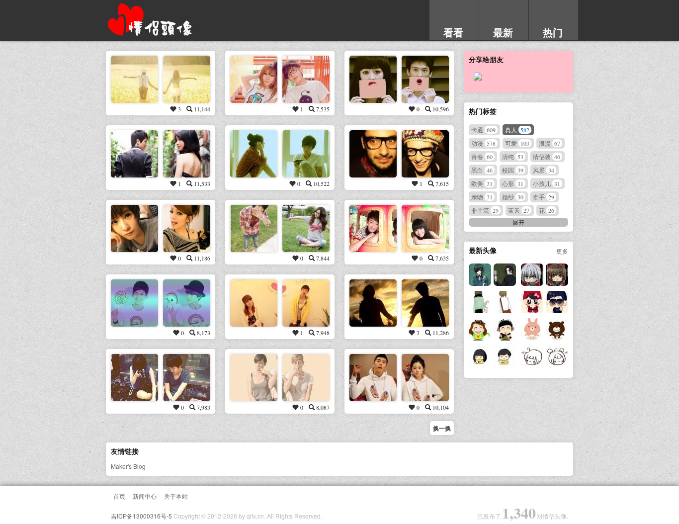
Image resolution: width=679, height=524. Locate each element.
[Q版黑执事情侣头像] (532, 274)
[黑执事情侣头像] (480, 274)
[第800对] (253, 153)
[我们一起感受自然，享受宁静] (373, 303)
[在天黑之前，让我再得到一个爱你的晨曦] (253, 228)
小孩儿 (546, 183)
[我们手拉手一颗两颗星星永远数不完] (134, 79)
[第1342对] (532, 329)
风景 (543, 170)
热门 (553, 32)
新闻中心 (145, 496)
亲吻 (482, 196)
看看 (453, 32)
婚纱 (512, 196)
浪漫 (549, 143)
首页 (119, 496)
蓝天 (518, 210)
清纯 (512, 156)
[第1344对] (532, 302)
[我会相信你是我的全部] (373, 79)
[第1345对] (480, 302)
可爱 (517, 143)
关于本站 (176, 496)
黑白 (482, 170)
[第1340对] (532, 357)
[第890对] (134, 303)
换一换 (442, 428)
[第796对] (253, 79)
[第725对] (373, 377)
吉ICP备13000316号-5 (141, 516)
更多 (562, 251)
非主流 (485, 210)
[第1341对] (480, 357)
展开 (518, 222)
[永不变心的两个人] (134, 377)
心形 (512, 183)
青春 (482, 156)
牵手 (543, 196)
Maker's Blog (128, 466)
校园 (512, 170)
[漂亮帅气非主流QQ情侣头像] (134, 228)
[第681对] (134, 153)
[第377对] (253, 377)
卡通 (483, 129)
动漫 (483, 143)
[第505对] (373, 153)
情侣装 (546, 156)
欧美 (482, 183)
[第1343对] (480, 329)
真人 (517, 129)
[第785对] (373, 228)
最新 (503, 32)
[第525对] (253, 303)
